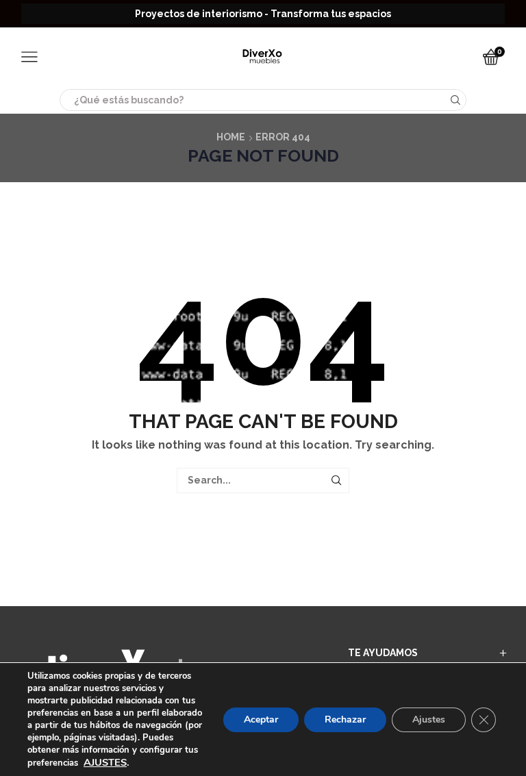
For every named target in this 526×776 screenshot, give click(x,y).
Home (230, 137)
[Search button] (455, 100)
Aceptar (261, 719)
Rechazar (345, 719)
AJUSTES (105, 762)
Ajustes (428, 719)
